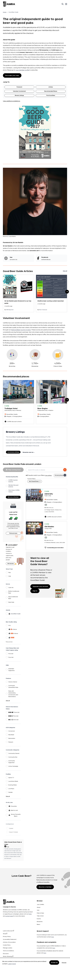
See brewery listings (13, 452)
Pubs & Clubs (40, 913)
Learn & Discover (8, 930)
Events (39, 918)
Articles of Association (9, 942)
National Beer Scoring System (21, 330)
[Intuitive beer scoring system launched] (51, 293)
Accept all (54, 962)
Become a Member (13, 497)
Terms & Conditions (8, 950)
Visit (38, 910)
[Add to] (31, 383)
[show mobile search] (62, 4)
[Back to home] (9, 4)
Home (4, 12)
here (52, 936)
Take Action (40, 915)
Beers (38, 924)
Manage (64, 962)
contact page (9, 916)
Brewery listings (19, 95)
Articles (50, 87)
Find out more (13, 533)
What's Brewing (7, 956)
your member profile (22, 70)
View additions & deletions (11, 101)
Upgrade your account (40, 586)
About (38, 907)
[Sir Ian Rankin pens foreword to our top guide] (18, 293)
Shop (4, 933)
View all (65, 271)
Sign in (35, 591)
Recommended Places (50, 91)
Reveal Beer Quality (12, 414)
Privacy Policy (7, 936)
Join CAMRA (40, 904)
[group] (34, 495)
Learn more (12, 964)
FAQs (30, 914)
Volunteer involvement (19, 91)
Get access (10, 563)
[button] (67, 292)
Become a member (45, 887)
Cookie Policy (6, 945)
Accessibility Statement (9, 939)
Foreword (19, 87)
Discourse (6, 953)
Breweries (40, 921)
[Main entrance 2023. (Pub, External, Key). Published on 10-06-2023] (51, 402)
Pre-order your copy (12, 75)
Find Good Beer (50, 95)
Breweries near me (29, 452)
